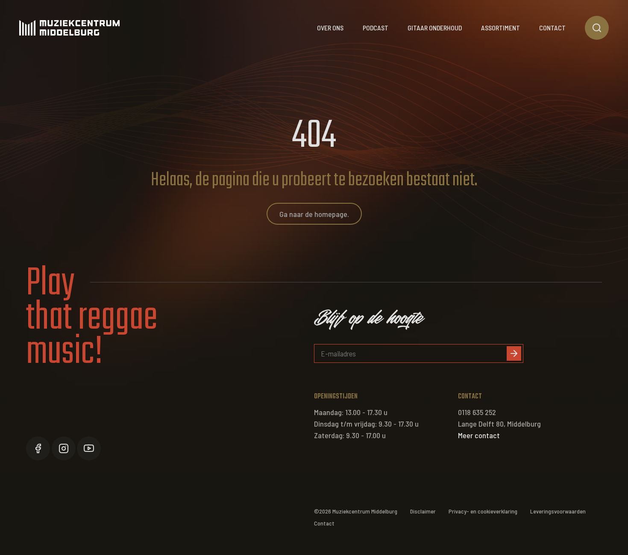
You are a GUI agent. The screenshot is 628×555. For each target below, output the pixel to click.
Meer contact (479, 435)
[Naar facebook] (38, 448)
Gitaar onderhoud (435, 28)
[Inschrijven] (514, 353)
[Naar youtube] (89, 448)
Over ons (330, 28)
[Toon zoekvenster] (597, 28)
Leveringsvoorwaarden (558, 511)
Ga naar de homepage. (314, 214)
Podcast (375, 28)
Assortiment (500, 28)
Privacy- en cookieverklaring (483, 511)
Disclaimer (423, 511)
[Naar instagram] (64, 448)
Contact (552, 28)
